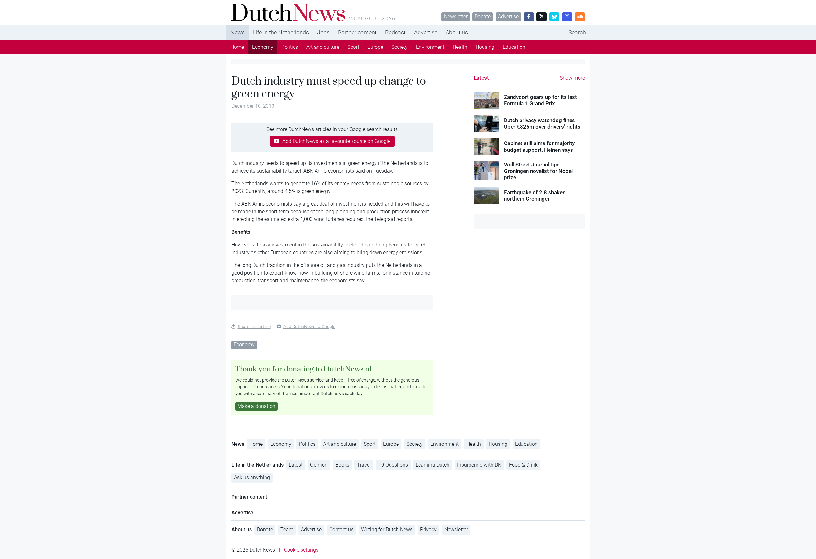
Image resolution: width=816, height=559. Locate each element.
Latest (481, 78)
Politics (289, 47)
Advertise (508, 16)
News (237, 32)
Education (514, 47)
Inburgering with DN (479, 465)
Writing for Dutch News (386, 529)
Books (342, 465)
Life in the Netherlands (281, 32)
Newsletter (456, 16)
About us (457, 32)
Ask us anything (252, 477)
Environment (430, 47)
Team (286, 529)
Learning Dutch (432, 465)
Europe (375, 47)
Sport (353, 47)
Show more (572, 78)
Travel (364, 465)
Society (399, 47)
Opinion (319, 465)
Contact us (341, 529)
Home (237, 47)
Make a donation (256, 406)
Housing (485, 47)
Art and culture (322, 47)
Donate (483, 16)
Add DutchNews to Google (309, 326)
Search (577, 32)
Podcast (395, 32)
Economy (262, 47)
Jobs (323, 32)
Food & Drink (523, 465)
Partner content (357, 32)
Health (460, 47)
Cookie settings (301, 550)
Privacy (428, 529)
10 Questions (393, 465)
